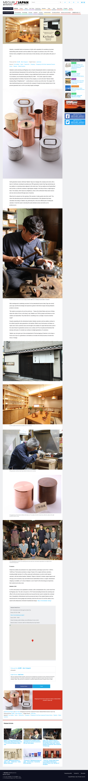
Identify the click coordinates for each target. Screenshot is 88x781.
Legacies (35, 12)
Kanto (26, 8)
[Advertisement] (75, 37)
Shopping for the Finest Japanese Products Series (41, 715)
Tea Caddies (16, 64)
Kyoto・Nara (59, 8)
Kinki (54, 8)
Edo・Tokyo (31, 8)
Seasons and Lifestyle (66, 12)
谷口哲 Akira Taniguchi (22, 61)
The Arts (41, 12)
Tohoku (21, 8)
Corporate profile (68, 773)
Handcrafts (26, 64)
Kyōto (22, 64)
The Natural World (56, 12)
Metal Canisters (21, 66)
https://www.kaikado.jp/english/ (17, 615)
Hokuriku (44, 8)
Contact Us (76, 773)
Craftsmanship (47, 12)
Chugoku (65, 8)
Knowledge (24, 12)
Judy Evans (38, 61)
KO (73, 2)
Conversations (18, 12)
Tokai (49, 8)
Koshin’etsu (38, 8)
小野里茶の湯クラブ (76, 12)
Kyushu (70, 8)
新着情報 (16, 8)
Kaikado (15, 66)
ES (78, 2)
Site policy (83, 773)
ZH (69, 2)
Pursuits (30, 12)
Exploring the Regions (9, 711)
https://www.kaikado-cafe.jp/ (44, 600)
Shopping (33, 64)
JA (65, 2)
